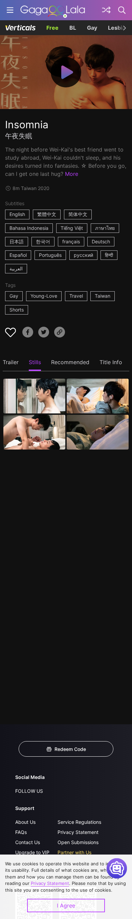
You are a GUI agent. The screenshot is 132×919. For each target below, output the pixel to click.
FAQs (21, 832)
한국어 (43, 241)
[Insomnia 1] (34, 396)
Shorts (16, 310)
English (17, 214)
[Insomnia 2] (98, 396)
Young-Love (43, 296)
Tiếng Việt (72, 228)
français (71, 241)
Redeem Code (70, 749)
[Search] (122, 10)
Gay (92, 27)
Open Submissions (78, 842)
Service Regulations (79, 822)
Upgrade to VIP (32, 852)
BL (72, 27)
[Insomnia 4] (98, 432)
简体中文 (77, 214)
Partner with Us (74, 852)
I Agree (66, 905)
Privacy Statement (78, 832)
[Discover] (106, 10)
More (71, 173)
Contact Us (27, 842)
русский (83, 255)
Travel (76, 296)
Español (18, 255)
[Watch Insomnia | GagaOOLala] (52, 10)
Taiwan (102, 296)
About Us (25, 822)
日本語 (16, 241)
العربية (16, 268)
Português (50, 255)
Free (52, 27)
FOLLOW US (29, 791)
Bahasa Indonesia (28, 228)
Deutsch (101, 241)
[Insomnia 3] (34, 432)
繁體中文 (46, 214)
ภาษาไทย (105, 228)
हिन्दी (109, 255)
